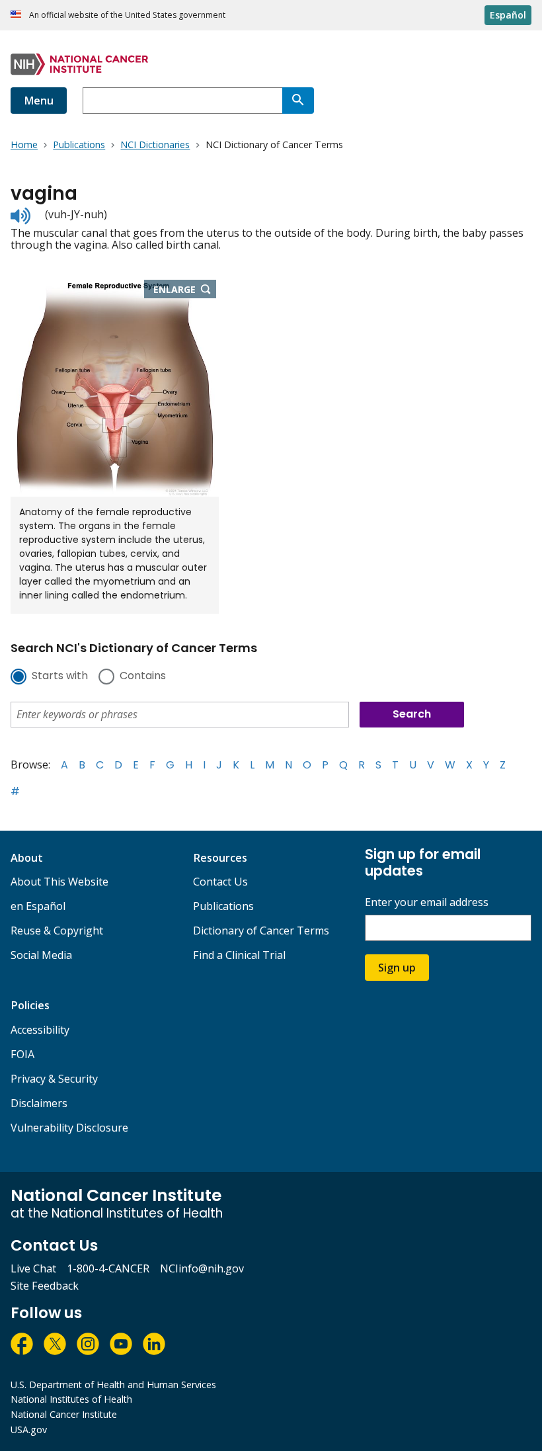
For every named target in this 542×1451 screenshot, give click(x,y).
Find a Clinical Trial (239, 955)
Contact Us (220, 881)
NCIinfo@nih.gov (202, 1268)
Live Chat (33, 1268)
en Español (38, 906)
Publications (223, 906)
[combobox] (182, 100)
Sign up (397, 967)
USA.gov (29, 1429)
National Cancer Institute (64, 1414)
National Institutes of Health (71, 1399)
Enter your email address (426, 902)
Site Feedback (45, 1285)
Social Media (41, 955)
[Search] (298, 100)
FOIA (22, 1054)
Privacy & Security (54, 1078)
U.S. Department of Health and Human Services (113, 1384)
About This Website (59, 881)
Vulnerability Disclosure (69, 1127)
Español (508, 15)
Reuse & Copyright (57, 930)
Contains (143, 676)
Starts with (60, 676)
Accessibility (40, 1029)
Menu (39, 100)
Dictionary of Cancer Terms (261, 930)
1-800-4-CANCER (108, 1268)
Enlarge (185, 290)
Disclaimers (39, 1103)
